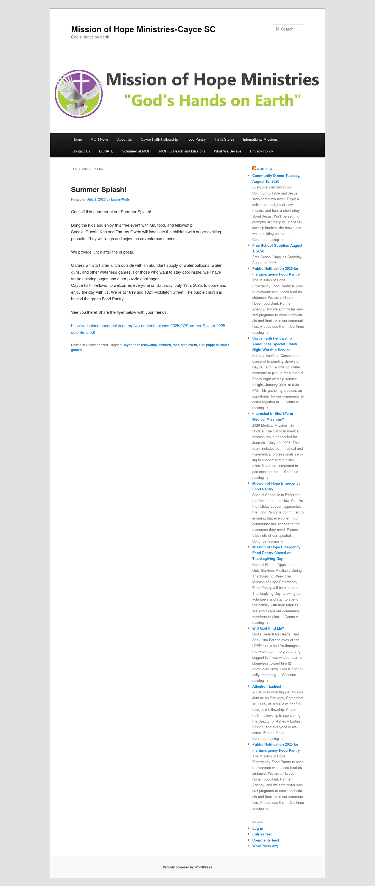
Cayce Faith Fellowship (159, 139)
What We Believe (227, 151)
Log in (257, 828)
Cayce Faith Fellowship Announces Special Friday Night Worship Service (274, 343)
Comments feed (265, 840)
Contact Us (81, 151)
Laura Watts (120, 199)
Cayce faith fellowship (139, 344)
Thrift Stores (224, 139)
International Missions (260, 139)
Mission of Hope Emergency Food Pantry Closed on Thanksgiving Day (276, 552)
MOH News (100, 139)
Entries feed (262, 834)
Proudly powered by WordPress (187, 867)
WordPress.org (265, 845)
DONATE (106, 151)
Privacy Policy (261, 151)
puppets (212, 344)
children (164, 344)
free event (189, 344)
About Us (124, 139)
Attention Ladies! (266, 686)
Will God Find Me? (268, 628)
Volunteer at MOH (136, 151)
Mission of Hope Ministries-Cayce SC (143, 29)
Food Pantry (196, 139)
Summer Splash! (99, 189)
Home (77, 139)
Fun (202, 344)
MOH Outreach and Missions (182, 151)
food (176, 344)
